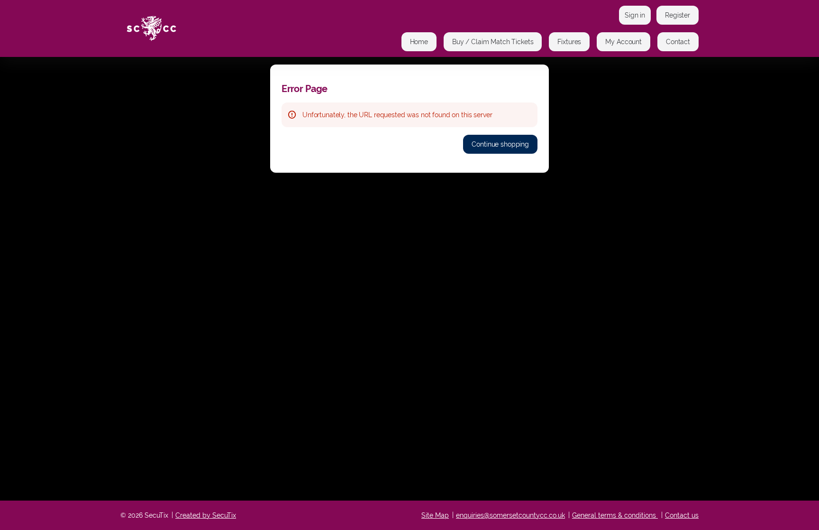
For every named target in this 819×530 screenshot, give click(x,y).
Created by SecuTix (205, 515)
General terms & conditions (614, 515)
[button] (419, 41)
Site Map (435, 515)
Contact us (682, 515)
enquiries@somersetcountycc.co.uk (510, 515)
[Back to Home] (215, 28)
